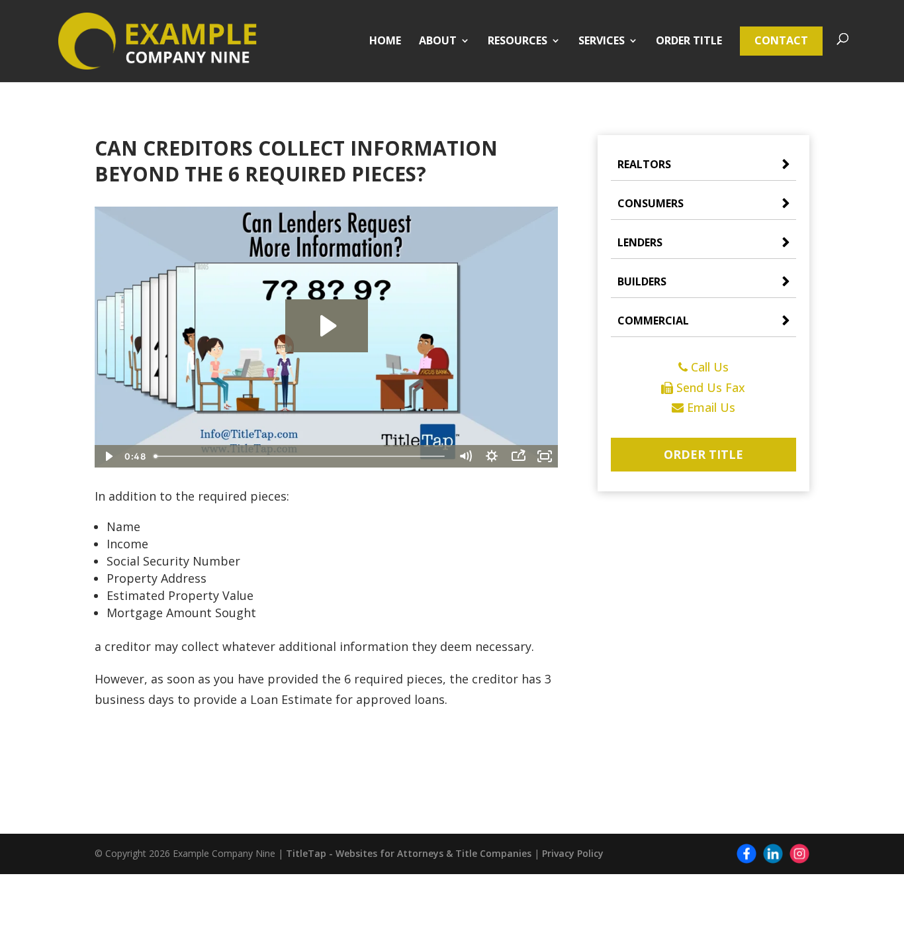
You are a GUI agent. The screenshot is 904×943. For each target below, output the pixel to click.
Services (601, 42)
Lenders (639, 242)
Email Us (709, 407)
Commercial (653, 320)
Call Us (708, 367)
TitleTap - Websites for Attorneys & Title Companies (408, 853)
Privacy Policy (573, 853)
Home (385, 42)
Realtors (644, 164)
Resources (517, 42)
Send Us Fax (709, 387)
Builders (641, 281)
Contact (781, 40)
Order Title (689, 42)
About (438, 42)
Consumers (650, 203)
